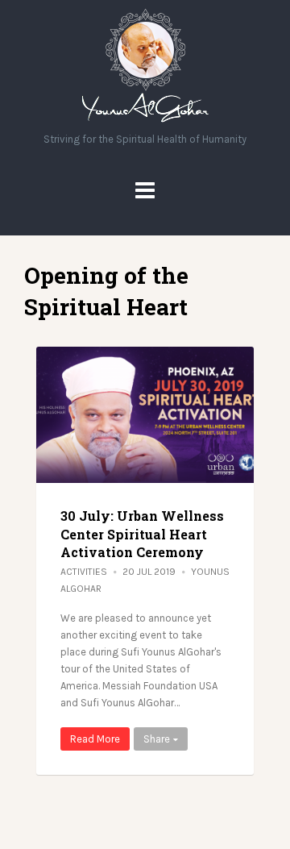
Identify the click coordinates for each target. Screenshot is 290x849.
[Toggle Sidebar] (145, 190)
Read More (95, 739)
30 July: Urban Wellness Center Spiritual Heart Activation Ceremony (142, 533)
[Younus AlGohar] (145, 122)
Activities (83, 571)
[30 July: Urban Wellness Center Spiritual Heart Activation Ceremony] (145, 415)
